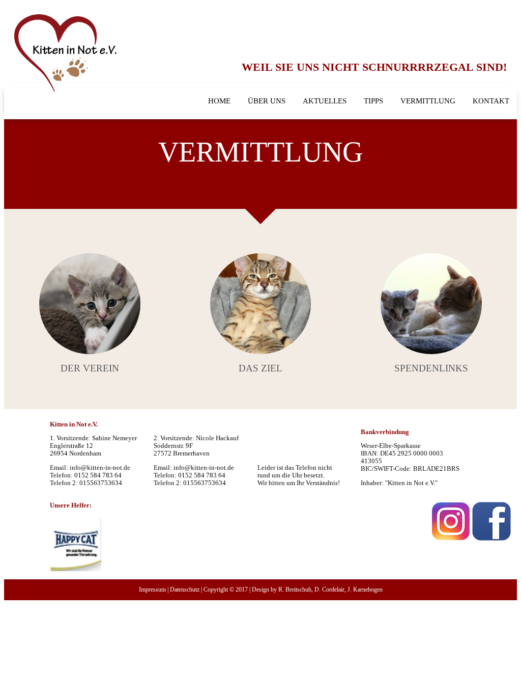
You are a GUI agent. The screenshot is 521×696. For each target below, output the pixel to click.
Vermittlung (427, 101)
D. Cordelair (329, 589)
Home (219, 101)
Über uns (266, 101)
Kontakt (491, 101)
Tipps (373, 101)
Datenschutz (184, 589)
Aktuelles (324, 101)
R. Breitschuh (294, 589)
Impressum (152, 589)
